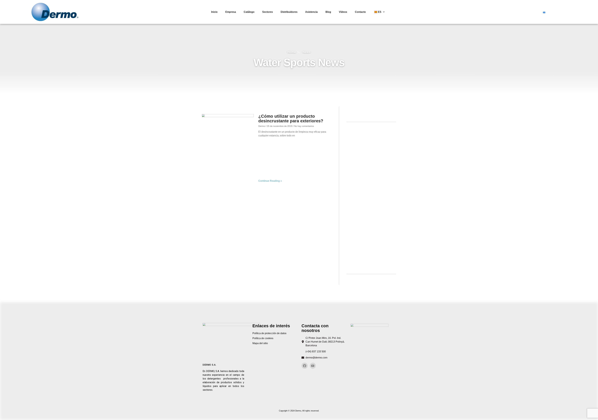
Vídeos (343, 12)
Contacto (360, 12)
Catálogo (249, 12)
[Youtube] (544, 12)
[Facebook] (538, 12)
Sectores (267, 12)
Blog (328, 12)
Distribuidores (289, 12)
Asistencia (311, 12)
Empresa (230, 12)
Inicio (214, 12)
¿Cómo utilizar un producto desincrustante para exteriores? (290, 118)
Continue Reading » (270, 181)
